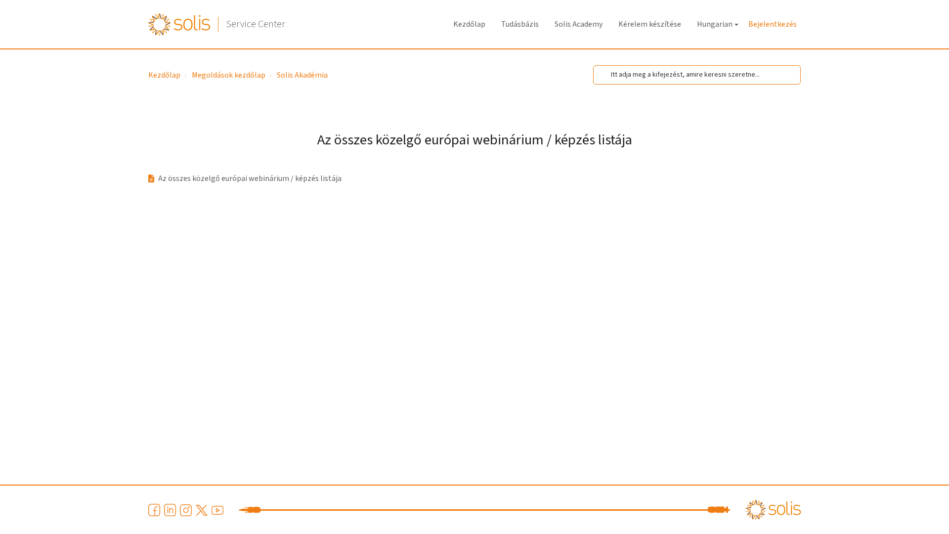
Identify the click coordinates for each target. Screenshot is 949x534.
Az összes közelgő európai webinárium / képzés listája (250, 178)
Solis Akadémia (302, 75)
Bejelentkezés (772, 24)
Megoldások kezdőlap (228, 75)
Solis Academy (579, 24)
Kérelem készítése (649, 24)
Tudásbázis (520, 24)
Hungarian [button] (715, 24)
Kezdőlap (469, 24)
